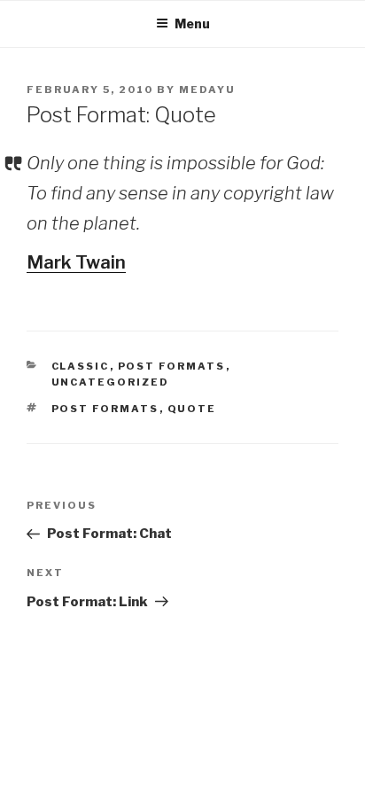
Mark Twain (76, 262)
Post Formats (172, 366)
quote (192, 408)
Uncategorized (110, 382)
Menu (192, 23)
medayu (207, 89)
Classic (80, 366)
